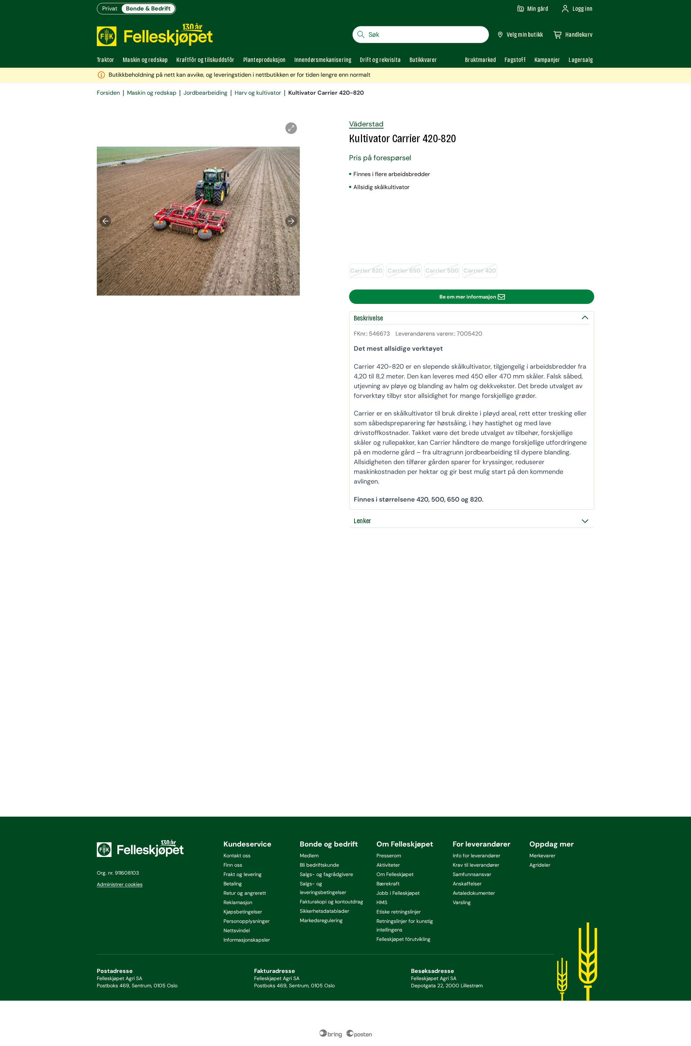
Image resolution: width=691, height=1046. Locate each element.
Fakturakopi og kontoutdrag (331, 901)
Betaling (232, 883)
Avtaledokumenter (474, 893)
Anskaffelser (467, 883)
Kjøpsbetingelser (242, 911)
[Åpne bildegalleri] (291, 128)
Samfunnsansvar (472, 874)
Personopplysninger (246, 921)
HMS (381, 902)
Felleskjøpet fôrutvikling (403, 939)
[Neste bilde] (291, 221)
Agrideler (539, 865)
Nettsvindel (236, 930)
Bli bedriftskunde (319, 865)
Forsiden (108, 92)
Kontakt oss (236, 855)
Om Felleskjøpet (395, 874)
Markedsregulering (321, 920)
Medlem (309, 855)
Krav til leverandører (476, 865)
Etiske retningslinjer (398, 911)
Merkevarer (542, 855)
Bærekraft (387, 883)
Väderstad (366, 124)
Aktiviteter (388, 865)
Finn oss (232, 865)
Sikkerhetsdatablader (324, 911)
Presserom (388, 855)
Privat (109, 8)
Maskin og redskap (151, 92)
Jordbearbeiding (205, 92)
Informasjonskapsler (246, 940)
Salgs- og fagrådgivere (326, 874)
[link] (480, 60)
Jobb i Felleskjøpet (398, 893)
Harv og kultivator (258, 92)
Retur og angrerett (244, 893)
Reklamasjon (237, 902)
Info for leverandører (476, 855)
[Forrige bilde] (105, 221)
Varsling (462, 902)
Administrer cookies (120, 884)
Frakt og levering (242, 874)
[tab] (105, 60)
